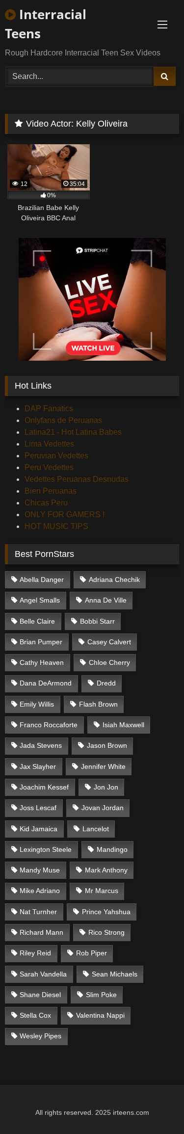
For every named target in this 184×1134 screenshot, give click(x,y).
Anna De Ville (106, 600)
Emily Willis (37, 704)
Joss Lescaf (38, 808)
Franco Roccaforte (49, 725)
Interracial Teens (45, 23)
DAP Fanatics (49, 408)
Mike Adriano (40, 891)
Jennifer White (103, 766)
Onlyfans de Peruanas (63, 420)
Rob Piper (91, 953)
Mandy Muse (40, 870)
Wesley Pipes (40, 1036)
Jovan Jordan (102, 808)
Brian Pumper (41, 642)
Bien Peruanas (51, 491)
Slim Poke (101, 995)
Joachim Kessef (44, 787)
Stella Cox (35, 1015)
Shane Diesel (40, 995)
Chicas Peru (46, 503)
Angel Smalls (40, 600)
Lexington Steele (46, 849)
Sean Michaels (114, 974)
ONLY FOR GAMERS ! (65, 514)
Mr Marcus (101, 891)
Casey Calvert (109, 642)
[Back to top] (153, 1104)
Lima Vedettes (49, 444)
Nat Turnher (38, 912)
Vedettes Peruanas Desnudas (77, 479)
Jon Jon (106, 787)
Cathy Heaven (42, 662)
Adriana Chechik (114, 579)
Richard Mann (41, 932)
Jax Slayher (38, 766)
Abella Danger (42, 579)
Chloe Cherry (109, 662)
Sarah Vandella (43, 974)
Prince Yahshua (106, 912)
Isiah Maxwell (123, 725)
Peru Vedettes (49, 467)
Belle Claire (37, 621)
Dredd (106, 683)
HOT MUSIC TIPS (56, 526)
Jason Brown (107, 745)
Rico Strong (106, 932)
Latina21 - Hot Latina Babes (73, 432)
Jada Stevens (41, 745)
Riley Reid (35, 953)
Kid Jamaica (38, 829)
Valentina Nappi (100, 1015)
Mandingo (112, 849)
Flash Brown (98, 704)
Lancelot (95, 829)
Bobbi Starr (97, 621)
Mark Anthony (106, 870)
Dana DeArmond (46, 683)
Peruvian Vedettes (56, 455)
